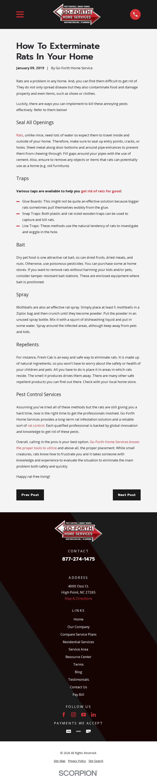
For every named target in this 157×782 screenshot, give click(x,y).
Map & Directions (78, 598)
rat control (36, 425)
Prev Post (30, 494)
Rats (19, 135)
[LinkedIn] (93, 714)
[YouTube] (83, 714)
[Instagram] (73, 714)
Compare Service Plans (78, 634)
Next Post (127, 494)
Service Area (78, 649)
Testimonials (78, 679)
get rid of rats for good (101, 191)
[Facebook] (63, 714)
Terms (78, 664)
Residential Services (78, 641)
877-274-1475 (78, 559)
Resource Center (78, 656)
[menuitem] (59, 760)
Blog (78, 671)
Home (78, 619)
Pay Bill (78, 694)
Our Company (78, 626)
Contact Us (78, 687)
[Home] (77, 14)
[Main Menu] (20, 14)
